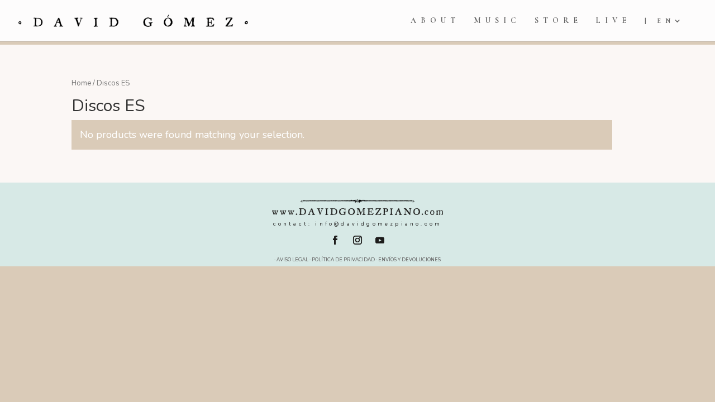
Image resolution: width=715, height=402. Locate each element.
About (435, 21)
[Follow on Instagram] (357, 240)
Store (558, 21)
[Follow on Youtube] (380, 240)
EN (666, 21)
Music (497, 21)
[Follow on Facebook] (335, 240)
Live (613, 21)
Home (81, 83)
